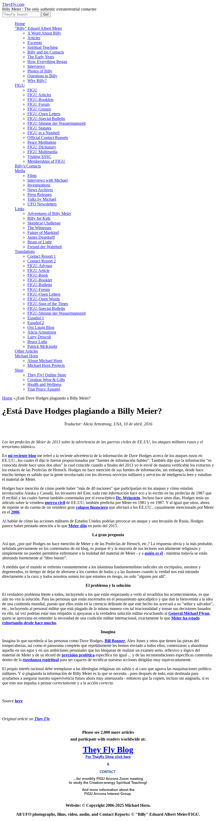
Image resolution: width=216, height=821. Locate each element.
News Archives (40, 190)
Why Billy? (37, 80)
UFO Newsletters (42, 204)
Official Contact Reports (47, 137)
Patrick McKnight (42, 346)
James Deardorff (41, 237)
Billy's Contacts (28, 166)
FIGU (20, 85)
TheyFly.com (13, 4)
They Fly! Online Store (46, 375)
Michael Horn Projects (46, 365)
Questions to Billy (42, 76)
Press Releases (39, 194)
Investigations (38, 185)
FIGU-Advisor (39, 265)
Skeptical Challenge (44, 223)
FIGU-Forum (38, 289)
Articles (33, 38)
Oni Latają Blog (40, 327)
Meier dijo (77, 526)
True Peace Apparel (43, 389)
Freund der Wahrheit (44, 246)
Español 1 (35, 318)
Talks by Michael (41, 199)
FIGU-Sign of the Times (47, 303)
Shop (19, 370)
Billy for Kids (38, 218)
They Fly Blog (108, 749)
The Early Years (40, 57)
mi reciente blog (22, 455)
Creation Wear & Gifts (46, 379)
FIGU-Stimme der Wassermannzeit (56, 123)
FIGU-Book (37, 275)
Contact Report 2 (41, 261)
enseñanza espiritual (41, 659)
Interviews (36, 66)
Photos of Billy (39, 71)
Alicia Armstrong (41, 332)
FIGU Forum (38, 104)
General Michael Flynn (188, 613)
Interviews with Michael (47, 180)
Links (19, 209)
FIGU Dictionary (41, 147)
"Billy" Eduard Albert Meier (38, 28)
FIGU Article (38, 270)
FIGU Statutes (39, 128)
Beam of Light (39, 242)
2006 (15, 512)
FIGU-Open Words (43, 299)
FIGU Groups (39, 109)
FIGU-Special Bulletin (46, 118)
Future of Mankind (43, 232)
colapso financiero (92, 507)
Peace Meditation (41, 142)
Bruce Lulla (37, 341)
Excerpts (34, 42)
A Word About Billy (44, 33)
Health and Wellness (44, 384)
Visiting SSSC (39, 156)
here (19, 701)
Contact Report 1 (41, 256)
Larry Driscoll (39, 337)
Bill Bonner (115, 640)
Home (20, 23)
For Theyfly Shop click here (108, 757)
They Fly (42, 719)
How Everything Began (47, 61)
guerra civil (55, 502)
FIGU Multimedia (42, 152)
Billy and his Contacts (45, 52)
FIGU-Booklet (39, 280)
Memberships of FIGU (46, 161)
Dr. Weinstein (128, 498)
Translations (25, 251)
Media (20, 171)
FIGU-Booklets (40, 99)
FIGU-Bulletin (39, 284)
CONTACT (108, 772)
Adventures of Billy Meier (49, 213)
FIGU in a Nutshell (43, 133)
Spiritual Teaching (42, 47)
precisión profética (78, 655)
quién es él (154, 553)
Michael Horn (26, 356)
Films (32, 175)
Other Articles (26, 351)
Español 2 (35, 322)
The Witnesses (39, 227)
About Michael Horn (44, 360)
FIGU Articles (39, 95)
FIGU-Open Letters (43, 114)
